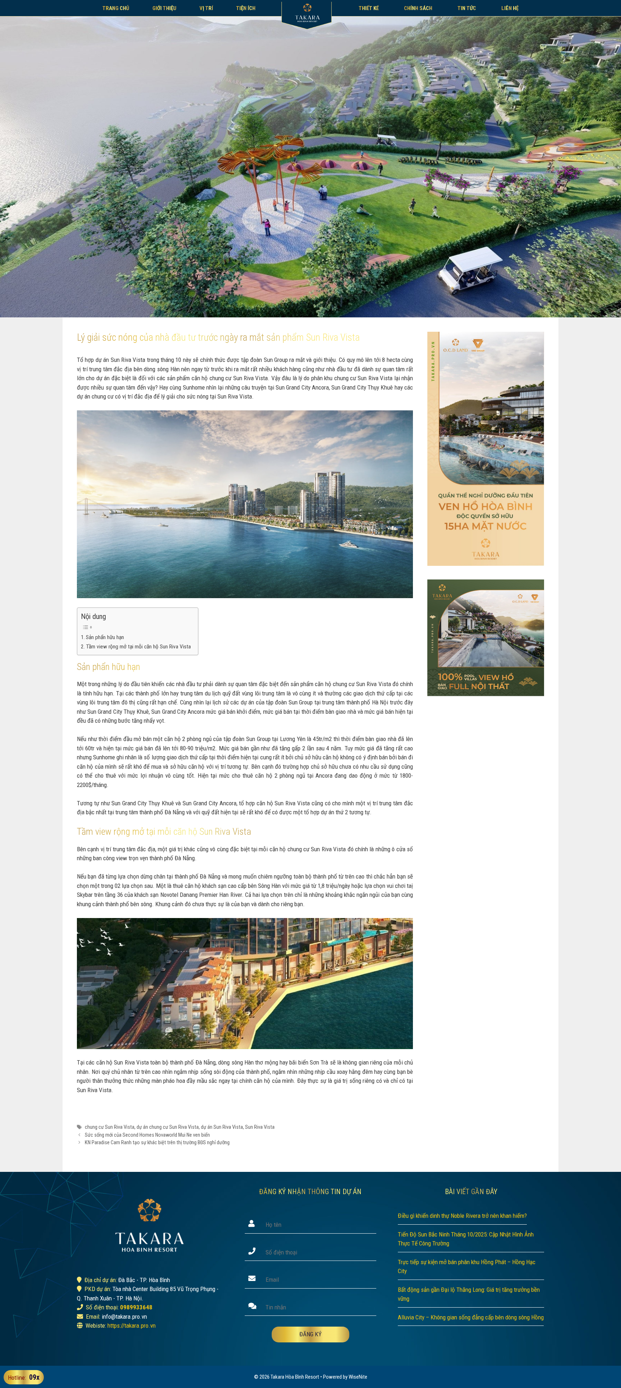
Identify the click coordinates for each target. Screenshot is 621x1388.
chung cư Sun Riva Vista (109, 1127)
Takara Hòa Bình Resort (295, 1377)
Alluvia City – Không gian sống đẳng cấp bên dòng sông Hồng (471, 1317)
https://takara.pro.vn (131, 1325)
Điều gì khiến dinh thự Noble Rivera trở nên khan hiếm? (462, 1215)
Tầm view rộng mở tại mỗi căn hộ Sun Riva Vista (138, 646)
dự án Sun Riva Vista (222, 1127)
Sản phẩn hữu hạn (105, 637)
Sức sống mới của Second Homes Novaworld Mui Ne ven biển (147, 1135)
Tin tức (466, 8)
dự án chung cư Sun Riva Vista (168, 1127)
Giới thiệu (164, 8)
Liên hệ (510, 8)
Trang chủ (115, 8)
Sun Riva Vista (260, 1127)
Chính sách (418, 8)
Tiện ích (246, 8)
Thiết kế (369, 8)
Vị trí (206, 8)
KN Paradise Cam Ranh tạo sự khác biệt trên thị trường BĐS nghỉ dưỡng (157, 1143)
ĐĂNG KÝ (310, 1334)
